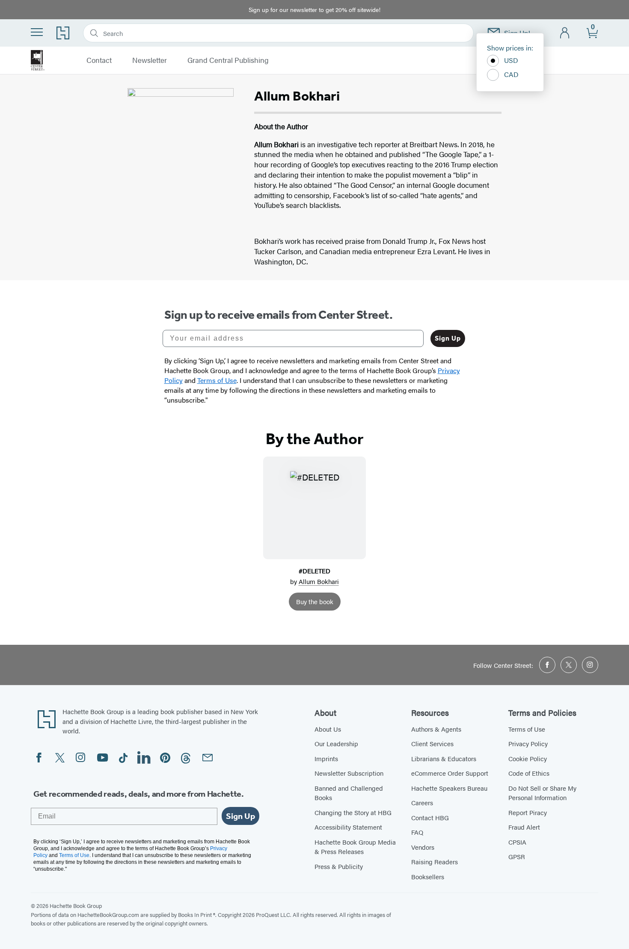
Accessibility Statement (348, 826)
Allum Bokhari (319, 581)
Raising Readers (434, 861)
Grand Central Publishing (228, 60)
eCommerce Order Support (449, 772)
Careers (422, 802)
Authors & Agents (436, 728)
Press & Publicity (338, 866)
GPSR (516, 856)
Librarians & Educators (443, 758)
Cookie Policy (527, 758)
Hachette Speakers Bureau (449, 787)
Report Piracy (527, 812)
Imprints (326, 758)
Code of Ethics (528, 772)
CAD (511, 74)
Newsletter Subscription (348, 772)
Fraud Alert (524, 826)
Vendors (422, 846)
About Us (327, 728)
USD (511, 60)
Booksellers (427, 876)
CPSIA (517, 841)
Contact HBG (430, 817)
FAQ (417, 831)
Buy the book (314, 601)
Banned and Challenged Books (348, 792)
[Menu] (37, 32)
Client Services (432, 743)
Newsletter (149, 60)
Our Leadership (336, 743)
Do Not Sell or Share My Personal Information (542, 792)
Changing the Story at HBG (353, 812)
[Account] (565, 33)
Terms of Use (526, 728)
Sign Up (448, 338)
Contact (99, 60)
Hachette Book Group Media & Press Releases (355, 846)
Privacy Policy (528, 743)
